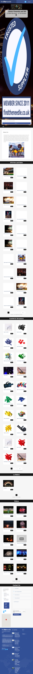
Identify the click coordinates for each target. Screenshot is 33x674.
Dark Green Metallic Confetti (8, 404)
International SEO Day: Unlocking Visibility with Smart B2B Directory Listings (17, 670)
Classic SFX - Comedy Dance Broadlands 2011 (11, 543)
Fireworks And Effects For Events (9, 190)
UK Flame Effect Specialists (21, 291)
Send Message (16, 614)
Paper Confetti (6, 332)
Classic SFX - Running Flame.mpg (22, 543)
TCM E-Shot (6, 375)
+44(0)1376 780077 (6, 645)
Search (16, 123)
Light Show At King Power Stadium (9, 514)
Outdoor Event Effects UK (21, 276)
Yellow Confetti (6, 432)
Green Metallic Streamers (21, 360)
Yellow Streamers (6, 418)
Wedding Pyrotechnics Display (22, 262)
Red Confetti (19, 447)
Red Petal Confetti (20, 346)
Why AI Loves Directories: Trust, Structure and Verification (17, 655)
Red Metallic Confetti (7, 461)
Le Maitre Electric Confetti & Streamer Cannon (24, 461)
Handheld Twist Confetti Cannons (22, 432)
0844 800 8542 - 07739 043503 (17, 13)
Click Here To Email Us (6, 605)
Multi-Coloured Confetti (20, 389)
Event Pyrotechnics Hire (7, 233)
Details (12, 177)
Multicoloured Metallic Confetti (9, 360)
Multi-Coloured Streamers (21, 418)
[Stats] (3, 612)
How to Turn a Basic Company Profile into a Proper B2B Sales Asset (17, 642)
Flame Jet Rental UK (7, 204)
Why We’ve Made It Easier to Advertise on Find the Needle (17, 649)
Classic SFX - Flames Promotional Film (23, 572)
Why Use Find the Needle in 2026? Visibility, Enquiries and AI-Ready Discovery (17, 635)
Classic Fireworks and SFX (17, 11)
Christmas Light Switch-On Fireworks (10, 219)
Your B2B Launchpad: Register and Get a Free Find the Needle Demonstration (17, 662)
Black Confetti (19, 332)
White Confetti (6, 447)
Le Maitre (5, 488)
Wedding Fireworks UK (20, 305)
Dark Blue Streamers (20, 404)
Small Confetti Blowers (7, 389)
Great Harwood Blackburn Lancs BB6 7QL (6, 595)
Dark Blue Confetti (7, 346)
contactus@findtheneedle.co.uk (7, 636)
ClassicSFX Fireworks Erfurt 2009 (22, 514)
